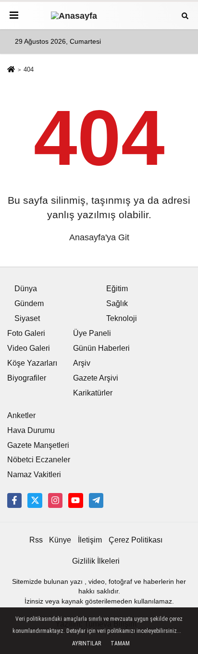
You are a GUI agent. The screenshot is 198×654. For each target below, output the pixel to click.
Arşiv (81, 363)
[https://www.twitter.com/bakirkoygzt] (34, 500)
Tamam (120, 643)
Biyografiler (26, 378)
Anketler (21, 415)
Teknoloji (121, 318)
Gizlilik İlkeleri (96, 561)
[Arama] (185, 15)
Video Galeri (28, 348)
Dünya (25, 288)
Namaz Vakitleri (34, 474)
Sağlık (117, 303)
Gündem (29, 303)
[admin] (96, 500)
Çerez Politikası (135, 540)
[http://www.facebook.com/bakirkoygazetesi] (14, 500)
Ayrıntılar (86, 643)
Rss (36, 540)
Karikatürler (92, 393)
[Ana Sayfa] (11, 70)
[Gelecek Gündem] (99, 15)
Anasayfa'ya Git (99, 237)
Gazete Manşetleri (38, 445)
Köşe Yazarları (32, 363)
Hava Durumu (31, 430)
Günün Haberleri (101, 348)
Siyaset (27, 318)
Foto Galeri (26, 333)
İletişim (90, 540)
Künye (60, 540)
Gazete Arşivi (95, 378)
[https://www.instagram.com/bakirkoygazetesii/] (55, 500)
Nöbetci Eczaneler (38, 460)
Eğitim (117, 288)
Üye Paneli (92, 333)
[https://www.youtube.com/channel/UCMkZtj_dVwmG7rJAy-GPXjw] (75, 500)
